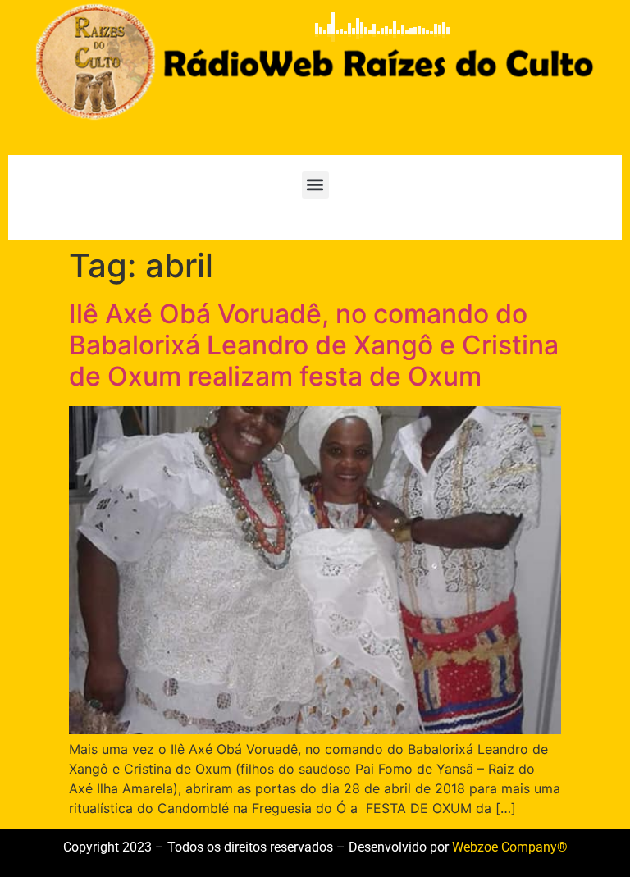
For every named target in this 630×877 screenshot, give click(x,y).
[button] (315, 185)
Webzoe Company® (510, 847)
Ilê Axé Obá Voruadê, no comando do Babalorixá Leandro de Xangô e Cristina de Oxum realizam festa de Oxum (314, 345)
